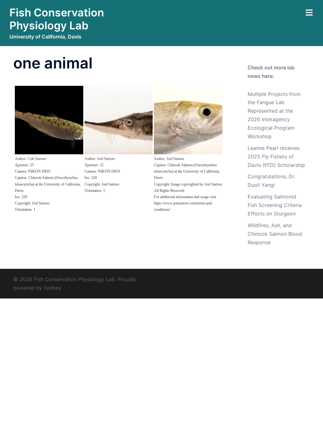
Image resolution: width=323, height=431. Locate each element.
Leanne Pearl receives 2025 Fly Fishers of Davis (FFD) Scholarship (276, 156)
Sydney (52, 288)
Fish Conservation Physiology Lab (56, 19)
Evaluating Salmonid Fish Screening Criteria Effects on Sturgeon (275, 205)
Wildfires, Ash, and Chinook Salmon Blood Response (275, 233)
